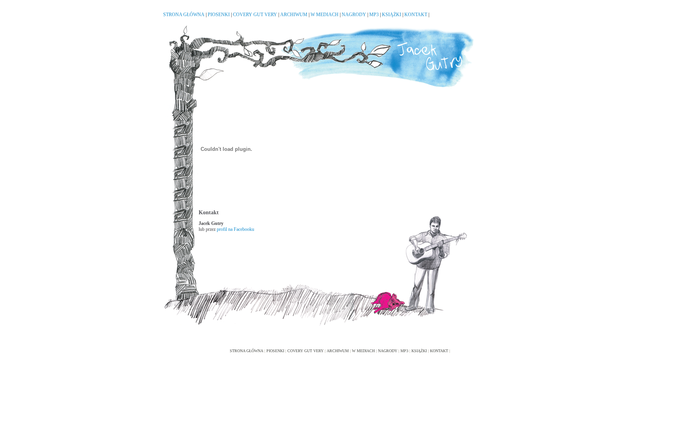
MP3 (374, 14)
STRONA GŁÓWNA (184, 14)
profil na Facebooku (235, 229)
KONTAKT (415, 14)
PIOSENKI (219, 14)
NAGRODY (354, 14)
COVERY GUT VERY (255, 14)
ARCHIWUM (293, 14)
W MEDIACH (325, 14)
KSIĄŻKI (391, 14)
